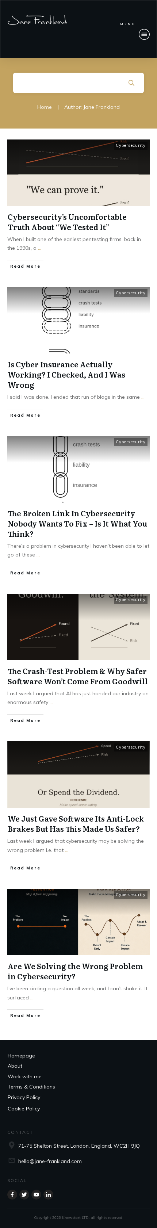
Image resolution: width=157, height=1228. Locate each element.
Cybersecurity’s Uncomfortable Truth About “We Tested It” (67, 221)
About (15, 1066)
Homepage (21, 1055)
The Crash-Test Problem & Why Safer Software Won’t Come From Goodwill (78, 675)
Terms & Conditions (31, 1086)
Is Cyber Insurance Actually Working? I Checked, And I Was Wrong (66, 374)
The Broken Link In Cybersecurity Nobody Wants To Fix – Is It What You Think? (77, 523)
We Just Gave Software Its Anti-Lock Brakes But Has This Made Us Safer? (76, 823)
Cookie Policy (24, 1108)
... (39, 248)
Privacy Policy (24, 1097)
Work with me (25, 1076)
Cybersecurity (131, 145)
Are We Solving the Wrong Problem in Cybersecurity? (75, 971)
